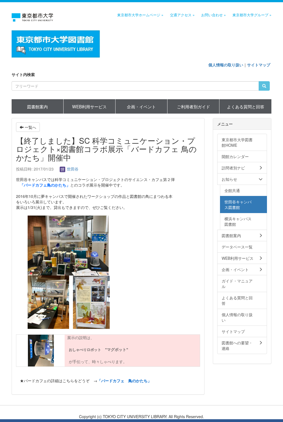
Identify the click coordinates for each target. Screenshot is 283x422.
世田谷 (72, 169)
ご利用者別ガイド (193, 106)
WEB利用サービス (89, 106)
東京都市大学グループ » (251, 14)
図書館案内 (37, 106)
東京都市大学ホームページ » (140, 14)
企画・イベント (141, 106)
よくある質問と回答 (245, 106)
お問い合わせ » (213, 14)
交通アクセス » (182, 14)
